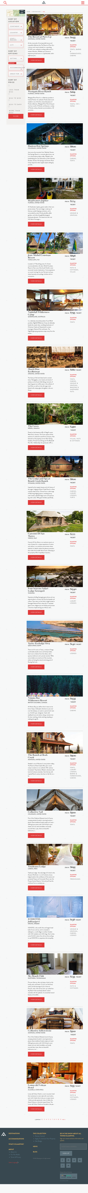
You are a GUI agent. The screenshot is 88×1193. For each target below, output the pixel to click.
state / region (13, 39)
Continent (15, 26)
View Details (36, 60)
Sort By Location (13, 20)
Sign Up (66, 1153)
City (12, 45)
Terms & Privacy (16, 1157)
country (14, 33)
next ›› (63, 1119)
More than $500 (14, 112)
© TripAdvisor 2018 (64, 1180)
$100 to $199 (15, 98)
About (11, 1149)
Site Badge (38, 1141)
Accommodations (16, 1139)
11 (60, 1119)
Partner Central (40, 1136)
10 (58, 1119)
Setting (13, 58)
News (35, 1146)
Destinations (14, 1133)
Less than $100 (14, 91)
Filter (15, 116)
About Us (14, 1152)
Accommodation (16, 68)
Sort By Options (13, 52)
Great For (14, 74)
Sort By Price (12, 81)
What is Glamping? (16, 1144)
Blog (35, 1152)
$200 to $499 (15, 104)
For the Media (15, 1154)
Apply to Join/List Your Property (45, 1138)
